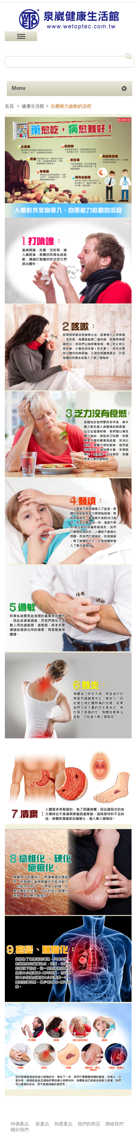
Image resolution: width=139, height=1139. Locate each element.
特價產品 (20, 1123)
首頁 (10, 106)
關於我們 (20, 1129)
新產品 (42, 1123)
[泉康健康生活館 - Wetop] (69, 29)
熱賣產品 (63, 1123)
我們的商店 (89, 1123)
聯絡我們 (114, 1123)
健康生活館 (33, 106)
